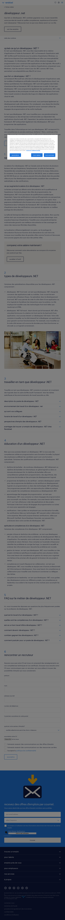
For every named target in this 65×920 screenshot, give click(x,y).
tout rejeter (36, 155)
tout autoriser (49, 155)
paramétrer (15, 155)
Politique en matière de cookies (33, 150)
